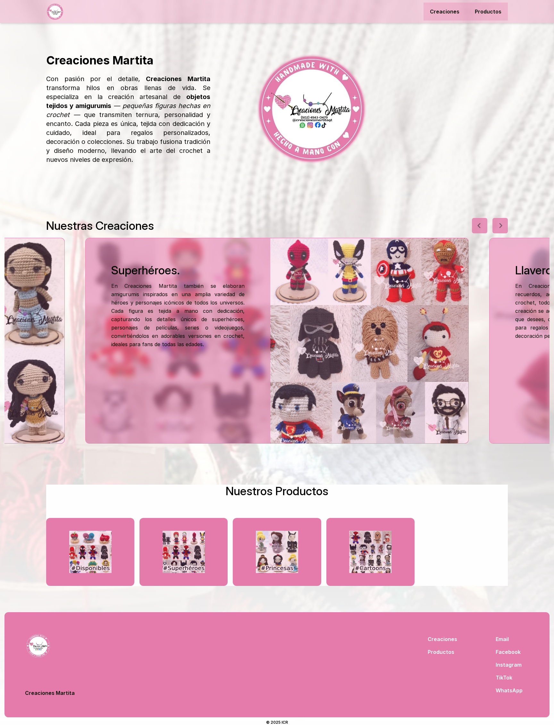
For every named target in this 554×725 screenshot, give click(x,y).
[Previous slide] (479, 225)
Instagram (509, 665)
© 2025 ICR (277, 722)
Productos (488, 11)
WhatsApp (509, 690)
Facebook (508, 652)
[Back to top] (50, 646)
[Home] (81, 12)
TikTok (504, 677)
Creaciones (444, 11)
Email (502, 639)
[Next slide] (500, 225)
